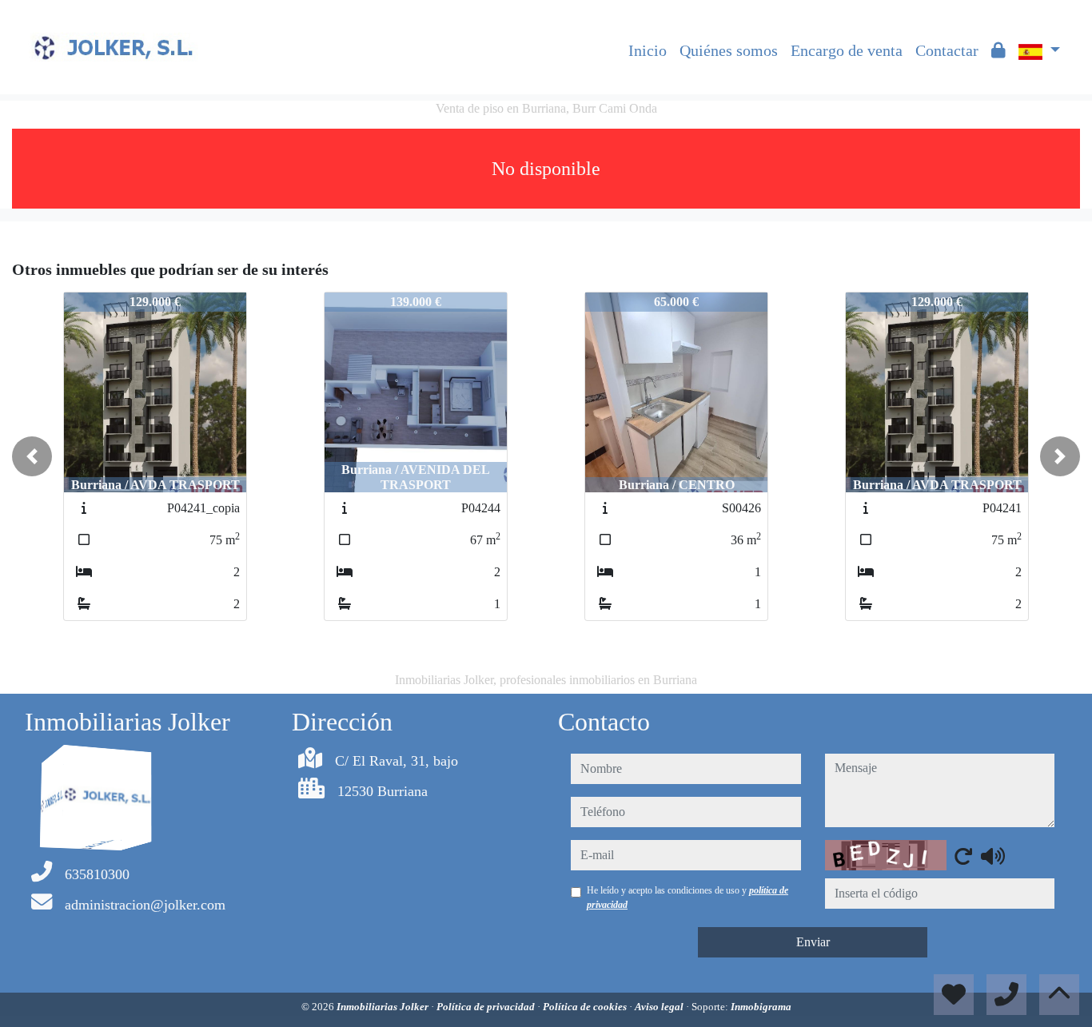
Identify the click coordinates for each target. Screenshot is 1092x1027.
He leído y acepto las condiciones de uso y (687, 897)
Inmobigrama (761, 1007)
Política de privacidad (486, 1007)
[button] (32, 456)
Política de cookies (586, 1007)
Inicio (647, 50)
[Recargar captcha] (963, 856)
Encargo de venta (847, 50)
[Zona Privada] (998, 50)
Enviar (813, 942)
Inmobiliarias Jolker (384, 1007)
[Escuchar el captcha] (993, 856)
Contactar (946, 50)
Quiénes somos (729, 50)
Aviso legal (660, 1007)
